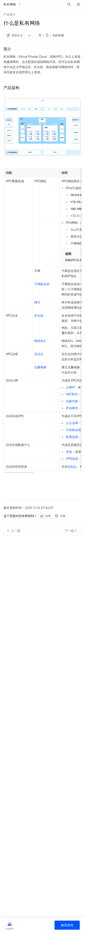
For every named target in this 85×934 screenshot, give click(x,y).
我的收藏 (58, 35)
